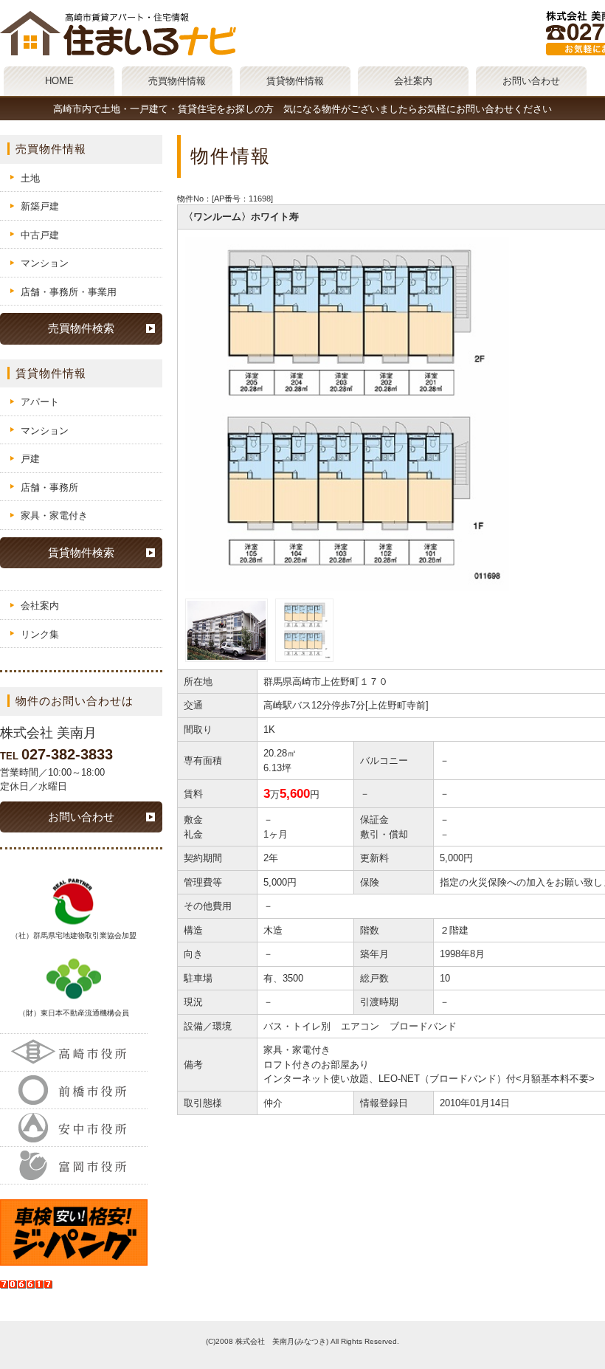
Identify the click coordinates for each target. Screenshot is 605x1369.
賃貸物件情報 (295, 80)
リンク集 (40, 634)
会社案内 (413, 80)
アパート (40, 401)
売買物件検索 (81, 328)
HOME (59, 80)
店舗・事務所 (49, 487)
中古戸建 (40, 235)
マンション (45, 263)
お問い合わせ (531, 80)
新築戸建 (40, 206)
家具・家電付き (54, 515)
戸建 (30, 458)
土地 (30, 178)
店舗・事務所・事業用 (69, 291)
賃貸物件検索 (81, 552)
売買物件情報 (177, 80)
